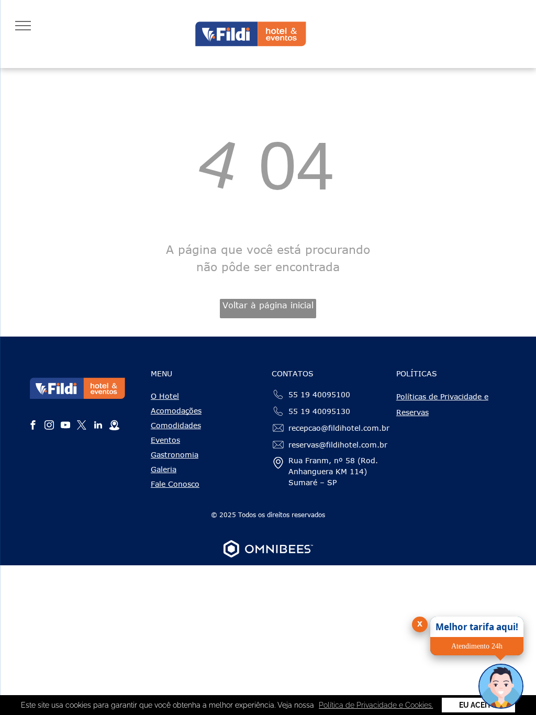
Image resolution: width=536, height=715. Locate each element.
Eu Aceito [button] (478, 705)
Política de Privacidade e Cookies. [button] (376, 705)
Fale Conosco (175, 483)
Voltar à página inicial (268, 305)
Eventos (165, 439)
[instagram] (49, 426)
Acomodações (176, 410)
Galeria (163, 469)
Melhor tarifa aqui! (477, 627)
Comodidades (176, 425)
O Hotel (165, 396)
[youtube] (65, 426)
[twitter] (81, 426)
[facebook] (33, 426)
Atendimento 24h (476, 646)
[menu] (23, 25)
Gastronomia (174, 454)
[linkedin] (98, 426)
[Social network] (114, 426)
